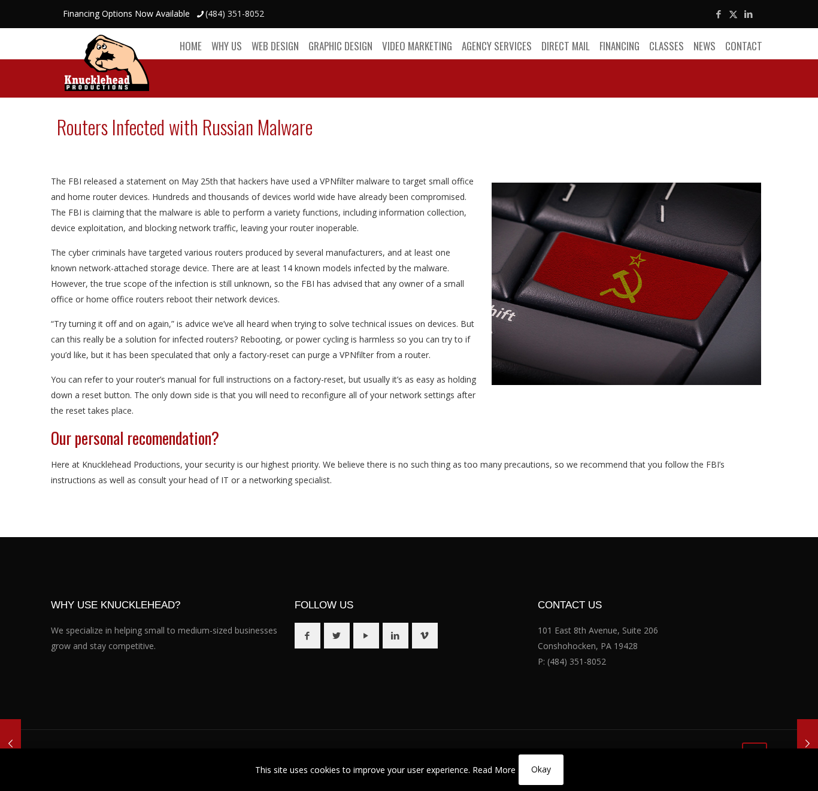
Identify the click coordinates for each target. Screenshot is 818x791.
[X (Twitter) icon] (733, 14)
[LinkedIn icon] (748, 14)
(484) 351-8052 (234, 13)
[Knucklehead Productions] (107, 62)
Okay (541, 769)
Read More (494, 769)
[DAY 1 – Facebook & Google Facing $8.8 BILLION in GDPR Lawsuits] (10, 743)
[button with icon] (307, 635)
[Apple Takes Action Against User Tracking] (807, 743)
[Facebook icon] (718, 14)
